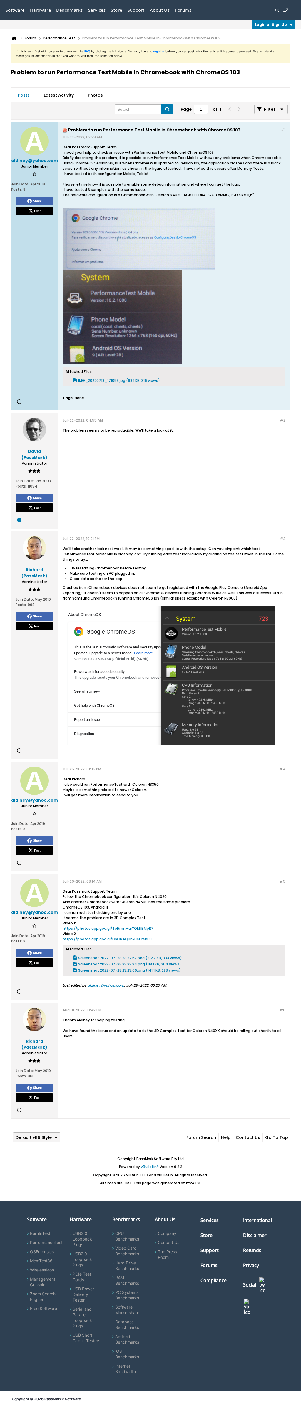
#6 (282, 1010)
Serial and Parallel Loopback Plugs (82, 1317)
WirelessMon (42, 1269)
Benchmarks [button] (69, 10)
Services (209, 1220)
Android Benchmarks (127, 1339)
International (257, 1220)
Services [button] (97, 10)
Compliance (213, 1280)
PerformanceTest (46, 1242)
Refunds (252, 1250)
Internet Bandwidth (125, 1368)
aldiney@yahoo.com (105, 985)
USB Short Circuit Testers (86, 1337)
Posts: (16, 189)
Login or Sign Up (271, 24)
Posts (24, 95)
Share (37, 201)
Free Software (43, 1308)
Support (136, 10)
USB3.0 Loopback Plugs (82, 1239)
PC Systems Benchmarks (127, 1295)
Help (226, 1137)
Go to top (276, 1137)
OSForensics (42, 1251)
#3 (282, 538)
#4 (282, 769)
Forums (183, 10)
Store (206, 1235)
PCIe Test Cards (82, 1276)
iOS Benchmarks (127, 1354)
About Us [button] (160, 10)
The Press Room (167, 1254)
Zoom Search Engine (43, 1296)
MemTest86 (41, 1260)
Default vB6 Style (34, 1137)
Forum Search (201, 1137)
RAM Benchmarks (127, 1280)
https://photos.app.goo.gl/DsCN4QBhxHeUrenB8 (107, 939)
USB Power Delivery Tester (83, 1294)
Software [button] (15, 10)
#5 (282, 881)
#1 (283, 129)
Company (167, 1233)
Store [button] (116, 10)
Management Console (42, 1281)
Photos (95, 95)
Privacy (251, 1265)
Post (37, 210)
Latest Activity (59, 95)
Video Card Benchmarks (127, 1251)
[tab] (24, 95)
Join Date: (20, 183)
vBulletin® (150, 1166)
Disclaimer (255, 1235)
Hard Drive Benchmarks (127, 1265)
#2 (282, 420)
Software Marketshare (127, 1309)
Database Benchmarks (127, 1324)
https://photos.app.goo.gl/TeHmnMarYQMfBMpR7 (108, 928)
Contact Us (248, 1137)
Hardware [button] (40, 10)
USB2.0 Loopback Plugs (82, 1259)
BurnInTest (40, 1233)
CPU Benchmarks (127, 1236)
